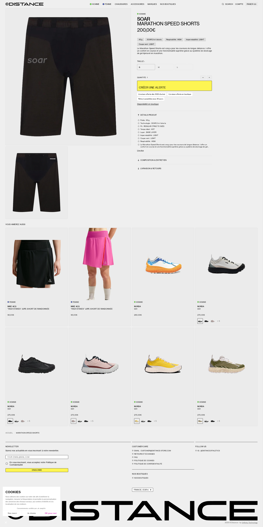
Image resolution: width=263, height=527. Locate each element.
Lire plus (140, 150)
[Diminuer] (203, 77)
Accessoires (137, 4)
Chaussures (121, 4)
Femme (108, 4)
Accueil (9, 433)
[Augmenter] (209, 77)
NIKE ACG (12, 306)
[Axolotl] (212, 321)
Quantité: (142, 77)
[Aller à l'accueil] (24, 4)
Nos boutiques (168, 4)
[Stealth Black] (206, 321)
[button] (68, 76)
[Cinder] (16, 421)
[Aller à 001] (163, 264)
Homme (95, 4)
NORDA (137, 306)
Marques (152, 4)
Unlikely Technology (250, 523)
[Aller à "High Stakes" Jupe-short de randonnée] (37, 264)
